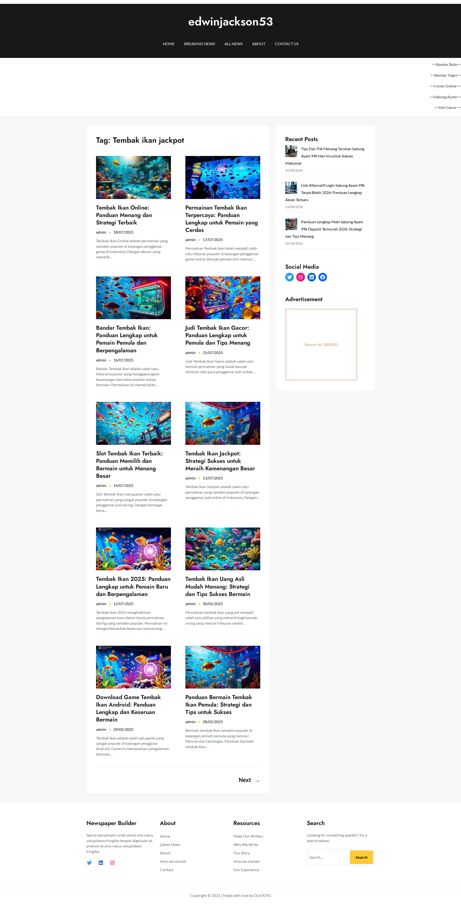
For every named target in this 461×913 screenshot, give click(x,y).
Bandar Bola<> (448, 64)
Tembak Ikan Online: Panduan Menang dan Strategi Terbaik (124, 215)
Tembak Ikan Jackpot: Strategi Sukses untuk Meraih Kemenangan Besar (220, 461)
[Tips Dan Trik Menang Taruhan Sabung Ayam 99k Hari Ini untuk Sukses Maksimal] (291, 152)
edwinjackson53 (230, 21)
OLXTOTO (262, 895)
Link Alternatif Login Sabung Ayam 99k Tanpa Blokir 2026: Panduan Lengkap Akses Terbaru (325, 192)
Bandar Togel (446, 75)
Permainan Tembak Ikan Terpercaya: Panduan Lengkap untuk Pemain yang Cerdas (221, 219)
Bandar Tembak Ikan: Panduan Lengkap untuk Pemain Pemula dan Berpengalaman (127, 339)
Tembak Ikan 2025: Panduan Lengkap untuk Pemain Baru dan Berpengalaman (133, 586)
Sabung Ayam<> (447, 96)
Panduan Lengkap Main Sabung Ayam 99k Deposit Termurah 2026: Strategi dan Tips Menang (324, 228)
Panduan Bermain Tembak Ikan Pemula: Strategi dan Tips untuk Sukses (218, 704)
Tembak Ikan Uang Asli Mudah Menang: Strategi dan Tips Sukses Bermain (217, 586)
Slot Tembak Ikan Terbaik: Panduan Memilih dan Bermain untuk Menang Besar (129, 465)
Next (249, 779)
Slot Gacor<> (450, 107)
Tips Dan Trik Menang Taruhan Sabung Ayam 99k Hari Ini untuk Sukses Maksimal (324, 155)
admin (101, 232)
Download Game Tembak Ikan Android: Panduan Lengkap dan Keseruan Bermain (128, 708)
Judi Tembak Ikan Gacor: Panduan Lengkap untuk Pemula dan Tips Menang (217, 335)
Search (362, 857)
